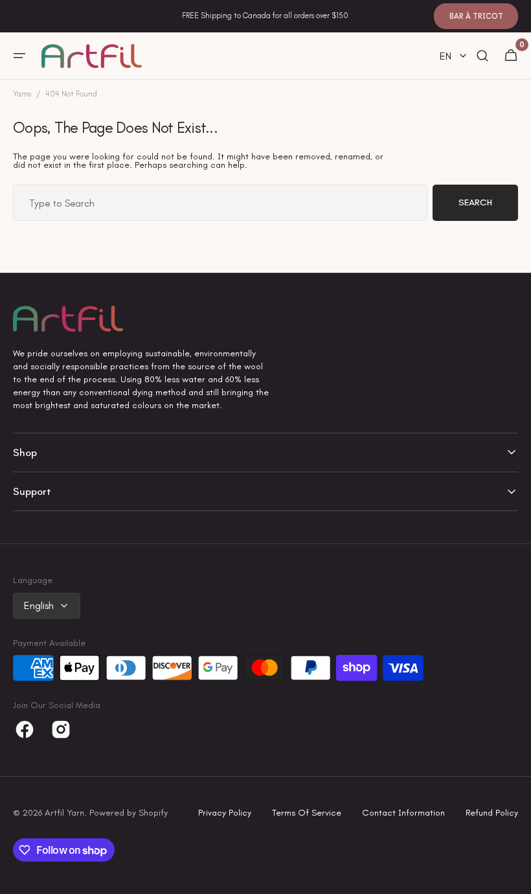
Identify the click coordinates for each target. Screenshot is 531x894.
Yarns (22, 94)
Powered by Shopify (128, 812)
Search (475, 202)
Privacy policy (224, 812)
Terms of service (306, 812)
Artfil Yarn (64, 812)
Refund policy (492, 812)
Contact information (403, 812)
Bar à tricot (476, 16)
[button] (19, 55)
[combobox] (220, 203)
